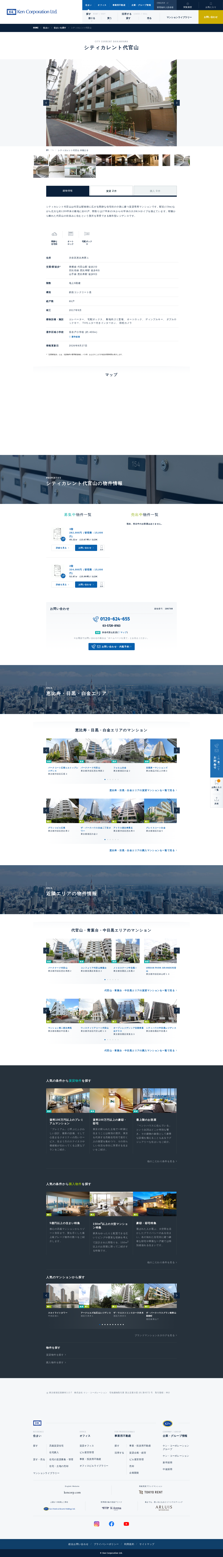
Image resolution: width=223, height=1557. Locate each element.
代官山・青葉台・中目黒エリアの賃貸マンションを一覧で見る (139, 990)
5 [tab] (115, 779)
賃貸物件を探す (55, 1354)
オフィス (102, 5)
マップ (123, 632)
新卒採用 (167, 1462)
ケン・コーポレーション (176, 1455)
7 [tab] (115, 1324)
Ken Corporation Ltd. (32, 12)
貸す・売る (39, 1459)
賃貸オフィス (87, 1445)
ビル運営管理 (87, 1452)
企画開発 (134, 1472)
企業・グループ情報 (141, 5)
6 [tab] (118, 779)
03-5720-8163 (111, 626)
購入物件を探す (55, 1362)
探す (88, 14)
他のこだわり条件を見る (161, 1161)
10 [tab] (123, 1324)
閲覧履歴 (187, 7)
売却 (131, 1466)
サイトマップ (146, 1544)
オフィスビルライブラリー (94, 1465)
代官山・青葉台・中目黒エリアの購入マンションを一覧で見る (139, 1050)
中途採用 (167, 1469)
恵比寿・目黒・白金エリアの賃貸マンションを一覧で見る (142, 790)
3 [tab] (110, 779)
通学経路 (76, 337)
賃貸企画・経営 (137, 1452)
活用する (127, 14)
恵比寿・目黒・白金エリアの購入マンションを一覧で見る (142, 850)
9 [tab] (120, 1324)
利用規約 (129, 1544)
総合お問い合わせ (78, 1544)
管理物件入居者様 (165, 7)
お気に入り (211, 7)
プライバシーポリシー (106, 1544)
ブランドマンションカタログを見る (155, 1335)
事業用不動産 (119, 5)
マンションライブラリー (179, 17)
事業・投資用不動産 (90, 1459)
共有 (217, 803)
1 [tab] (104, 779)
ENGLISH (161, 3)
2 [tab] (107, 779)
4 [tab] (112, 779)
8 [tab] (118, 1324)
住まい (88, 5)
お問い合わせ (211, 17)
